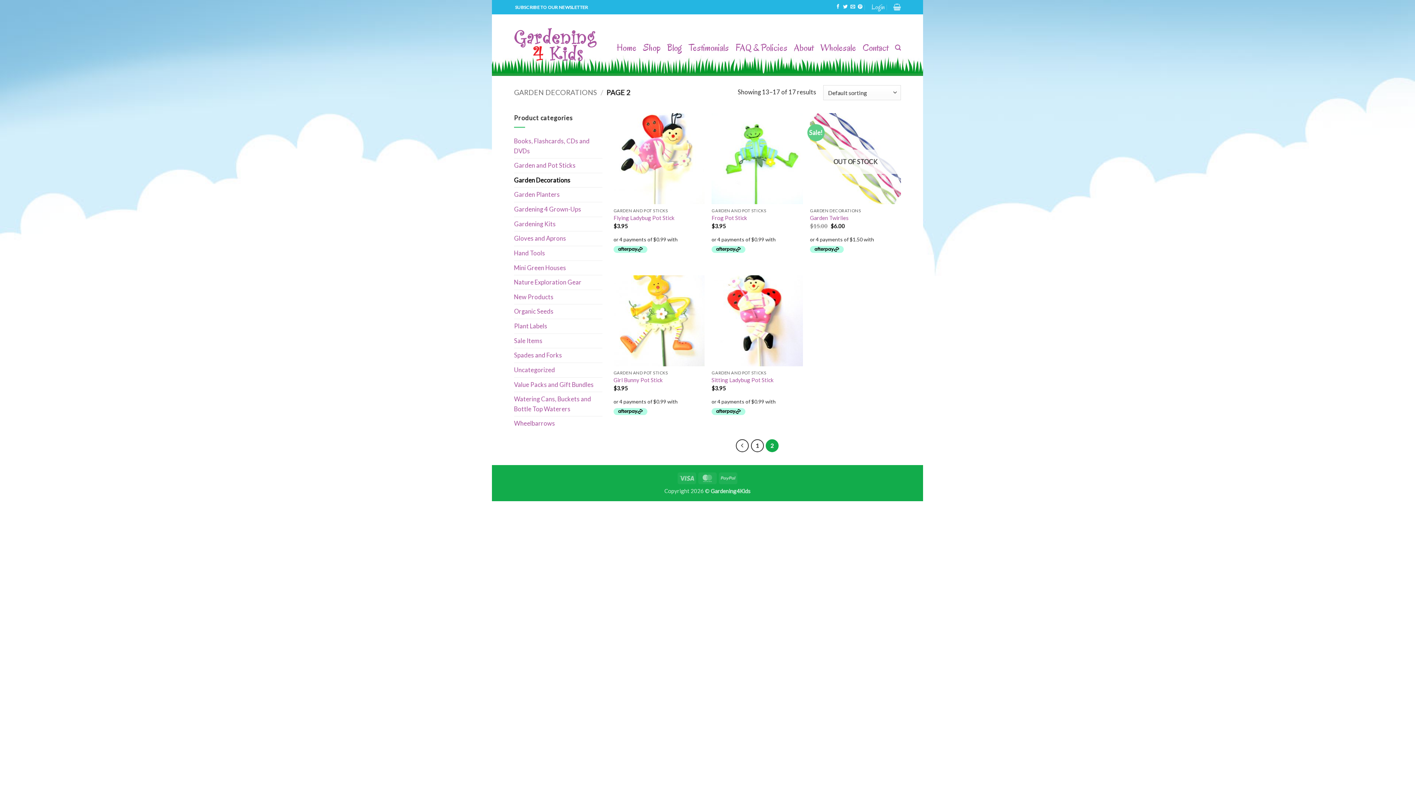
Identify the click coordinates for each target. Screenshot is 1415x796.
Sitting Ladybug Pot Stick (742, 380)
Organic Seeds (533, 311)
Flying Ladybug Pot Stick (644, 217)
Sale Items (528, 341)
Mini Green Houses (540, 268)
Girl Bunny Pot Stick (638, 380)
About (804, 47)
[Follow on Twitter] (845, 7)
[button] (878, 7)
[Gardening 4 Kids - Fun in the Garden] (556, 45)
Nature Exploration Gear (547, 282)
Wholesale (838, 47)
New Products (533, 297)
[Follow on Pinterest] (860, 7)
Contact (875, 47)
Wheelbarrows (534, 423)
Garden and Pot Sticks (545, 165)
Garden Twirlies (829, 217)
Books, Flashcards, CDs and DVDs (552, 146)
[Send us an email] (852, 7)
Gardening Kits (535, 224)
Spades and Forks (538, 355)
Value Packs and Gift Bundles (554, 384)
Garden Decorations (555, 92)
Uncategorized (534, 370)
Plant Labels (530, 326)
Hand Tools (529, 253)
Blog (674, 47)
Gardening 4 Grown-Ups (547, 209)
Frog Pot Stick (729, 217)
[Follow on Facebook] (838, 7)
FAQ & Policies (761, 47)
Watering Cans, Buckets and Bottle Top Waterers (552, 404)
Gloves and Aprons (540, 238)
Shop (652, 47)
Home (626, 47)
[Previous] (742, 445)
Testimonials (709, 47)
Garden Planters (537, 194)
